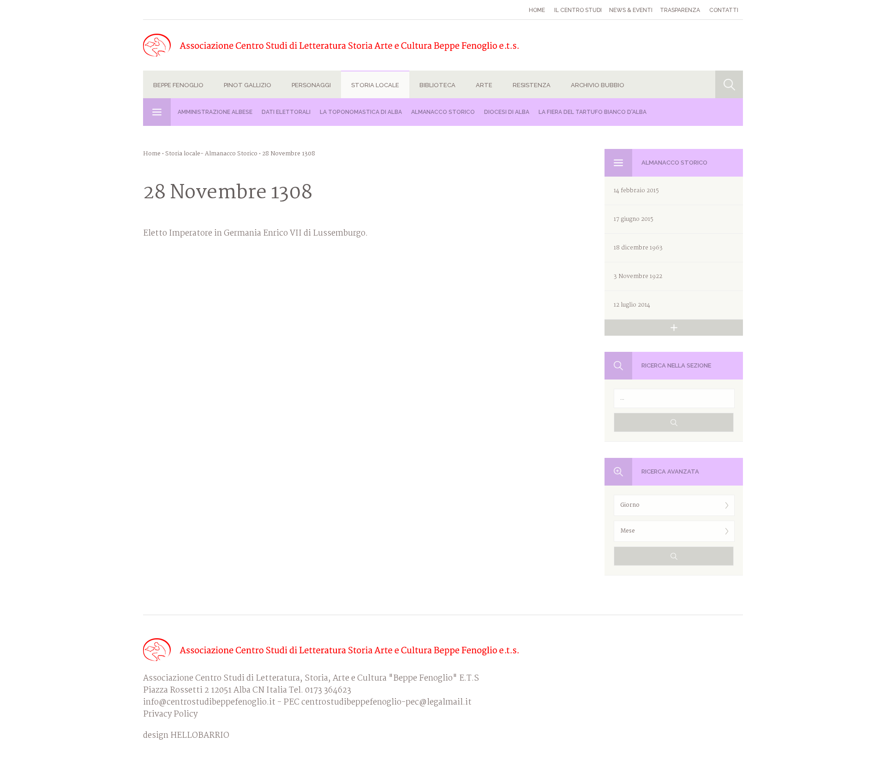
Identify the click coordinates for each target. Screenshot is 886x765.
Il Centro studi (578, 10)
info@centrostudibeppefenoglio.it (209, 702)
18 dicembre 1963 (638, 248)
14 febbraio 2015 (636, 191)
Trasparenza (680, 10)
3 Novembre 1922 (638, 276)
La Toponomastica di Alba (361, 112)
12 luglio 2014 (632, 305)
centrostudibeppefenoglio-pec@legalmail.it (386, 702)
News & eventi (631, 10)
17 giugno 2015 (633, 219)
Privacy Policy (170, 714)
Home (537, 10)
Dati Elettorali (286, 112)
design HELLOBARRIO (186, 736)
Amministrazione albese (215, 112)
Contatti (723, 10)
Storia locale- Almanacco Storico (211, 154)
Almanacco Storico (443, 112)
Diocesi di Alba (506, 112)
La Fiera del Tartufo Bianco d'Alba (593, 112)
